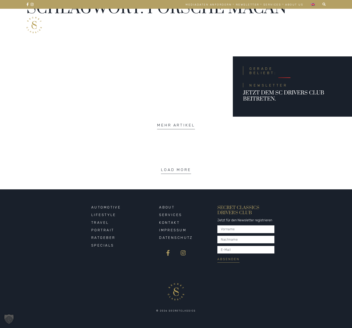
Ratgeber (284, 20)
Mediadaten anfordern (209, 4)
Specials (314, 20)
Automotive (164, 20)
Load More (176, 169)
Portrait (253, 20)
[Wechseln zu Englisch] (313, 4)
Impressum (172, 230)
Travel (226, 20)
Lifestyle (198, 20)
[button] (9, 319)
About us (294, 4)
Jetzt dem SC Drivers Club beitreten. (283, 95)
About (167, 207)
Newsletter (247, 4)
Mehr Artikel (176, 125)
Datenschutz (176, 238)
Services (272, 4)
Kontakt (169, 222)
